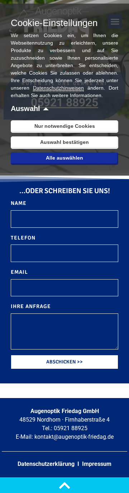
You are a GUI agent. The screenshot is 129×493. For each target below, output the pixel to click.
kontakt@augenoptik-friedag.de (74, 436)
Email (19, 272)
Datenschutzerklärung (47, 464)
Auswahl (25, 108)
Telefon (23, 238)
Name (19, 203)
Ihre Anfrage (31, 306)
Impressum (96, 464)
